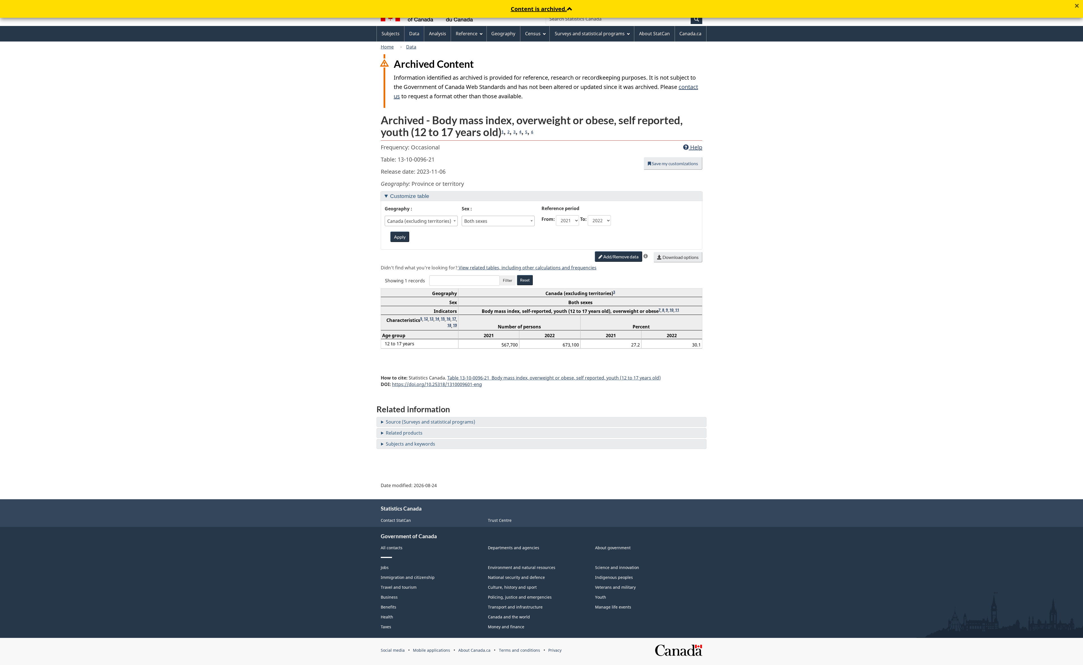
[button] (645, 256)
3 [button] (514, 132)
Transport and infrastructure (515, 607)
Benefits (388, 607)
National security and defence (516, 577)
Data (411, 47)
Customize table (409, 196)
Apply (400, 236)
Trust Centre (500, 520)
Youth (600, 597)
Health (387, 617)
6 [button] (532, 132)
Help (695, 147)
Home (387, 47)
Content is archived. (539, 9)
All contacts (391, 547)
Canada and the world (509, 617)
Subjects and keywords (410, 444)
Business (389, 597)
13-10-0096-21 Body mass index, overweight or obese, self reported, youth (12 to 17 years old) (554, 378)
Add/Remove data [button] (620, 256)
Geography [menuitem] (503, 33)
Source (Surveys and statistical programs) (430, 422)
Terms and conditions (519, 650)
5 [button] (526, 132)
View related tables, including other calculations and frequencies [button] (526, 268)
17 (454, 318)
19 (455, 325)
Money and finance (506, 626)
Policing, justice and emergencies (520, 597)
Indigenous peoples (614, 577)
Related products (404, 433)
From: (548, 219)
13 (431, 318)
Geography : (398, 209)
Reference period (560, 208)
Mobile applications (431, 650)
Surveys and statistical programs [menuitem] (590, 33)
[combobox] (421, 221)
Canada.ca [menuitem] (690, 33)
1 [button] (502, 132)
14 (437, 318)
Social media (393, 650)
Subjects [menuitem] (391, 33)
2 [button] (508, 132)
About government (613, 547)
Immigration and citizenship (408, 577)
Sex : (467, 209)
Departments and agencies (513, 547)
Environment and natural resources (521, 567)
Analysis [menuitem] (437, 33)
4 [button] (520, 132)
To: (583, 219)
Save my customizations (674, 163)
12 (426, 318)
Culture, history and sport (512, 587)
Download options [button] (680, 257)
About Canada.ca (474, 650)
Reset (525, 280)
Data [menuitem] (414, 33)
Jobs (385, 567)
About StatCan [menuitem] (654, 33)
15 (443, 318)
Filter (507, 280)
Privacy (555, 650)
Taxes (386, 626)
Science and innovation (617, 567)
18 (449, 325)
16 (448, 318)
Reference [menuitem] (466, 33)
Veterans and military (615, 587)
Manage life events (613, 607)
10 (671, 309)
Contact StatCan (396, 520)
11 (677, 309)
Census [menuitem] (533, 33)
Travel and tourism (399, 587)
